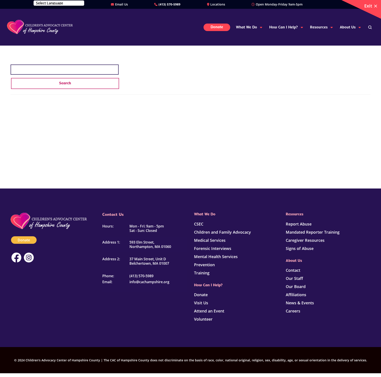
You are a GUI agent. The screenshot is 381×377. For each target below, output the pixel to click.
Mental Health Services (216, 256)
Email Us (121, 4)
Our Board (296, 286)
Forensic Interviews (212, 248)
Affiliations (296, 294)
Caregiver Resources (305, 240)
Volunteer (203, 319)
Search (65, 83)
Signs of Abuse (300, 248)
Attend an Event (209, 311)
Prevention (204, 264)
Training (201, 272)
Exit (368, 6)
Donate (24, 240)
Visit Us (201, 302)
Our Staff (294, 278)
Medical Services (210, 240)
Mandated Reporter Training (313, 232)
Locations (217, 4)
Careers (293, 311)
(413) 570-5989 (169, 4)
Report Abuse (299, 224)
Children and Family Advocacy (222, 232)
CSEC (198, 224)
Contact (293, 270)
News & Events (300, 302)
